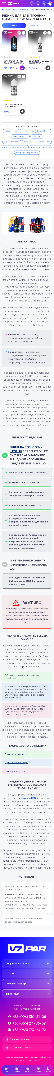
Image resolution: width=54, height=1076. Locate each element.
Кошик (27, 1072)
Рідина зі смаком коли (15, 771)
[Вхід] (38, 3)
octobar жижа (11, 131)
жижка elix (37, 136)
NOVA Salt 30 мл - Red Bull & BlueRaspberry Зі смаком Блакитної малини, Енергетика (14, 62)
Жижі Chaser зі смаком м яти (37, 142)
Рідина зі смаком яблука (16, 762)
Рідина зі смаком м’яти (16, 754)
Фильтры (14, 25)
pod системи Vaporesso (15, 147)
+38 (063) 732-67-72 (29, 1029)
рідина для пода (11, 142)
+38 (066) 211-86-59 (29, 1023)
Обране (38, 1072)
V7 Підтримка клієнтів (20, 1047)
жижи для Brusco (20, 136)
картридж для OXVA (40, 147)
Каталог (17, 1072)
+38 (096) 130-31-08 (29, 1016)
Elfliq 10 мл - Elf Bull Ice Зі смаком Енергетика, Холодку (39, 62)
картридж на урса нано (27, 152)
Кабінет (48, 1072)
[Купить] (22, 67)
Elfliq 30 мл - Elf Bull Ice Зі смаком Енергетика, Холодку (13, 105)
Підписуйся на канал (20, 1039)
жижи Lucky (44, 131)
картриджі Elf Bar (28, 798)
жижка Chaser (28, 131)
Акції (6, 1072)
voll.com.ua (45, 1057)
